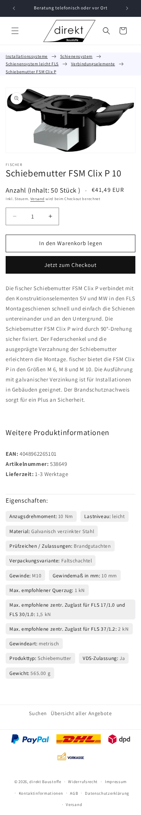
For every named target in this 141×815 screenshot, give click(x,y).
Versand (37, 198)
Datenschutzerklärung (107, 793)
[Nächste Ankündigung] (127, 8)
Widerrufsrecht (83, 781)
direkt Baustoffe (45, 781)
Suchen (38, 713)
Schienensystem (76, 56)
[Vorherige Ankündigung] (14, 8)
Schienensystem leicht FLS (32, 63)
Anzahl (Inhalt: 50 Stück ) (43, 190)
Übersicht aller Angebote (81, 713)
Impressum (116, 781)
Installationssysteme (27, 56)
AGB (74, 793)
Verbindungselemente (93, 63)
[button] (15, 31)
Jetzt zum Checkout (70, 264)
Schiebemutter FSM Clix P (31, 71)
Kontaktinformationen (41, 793)
